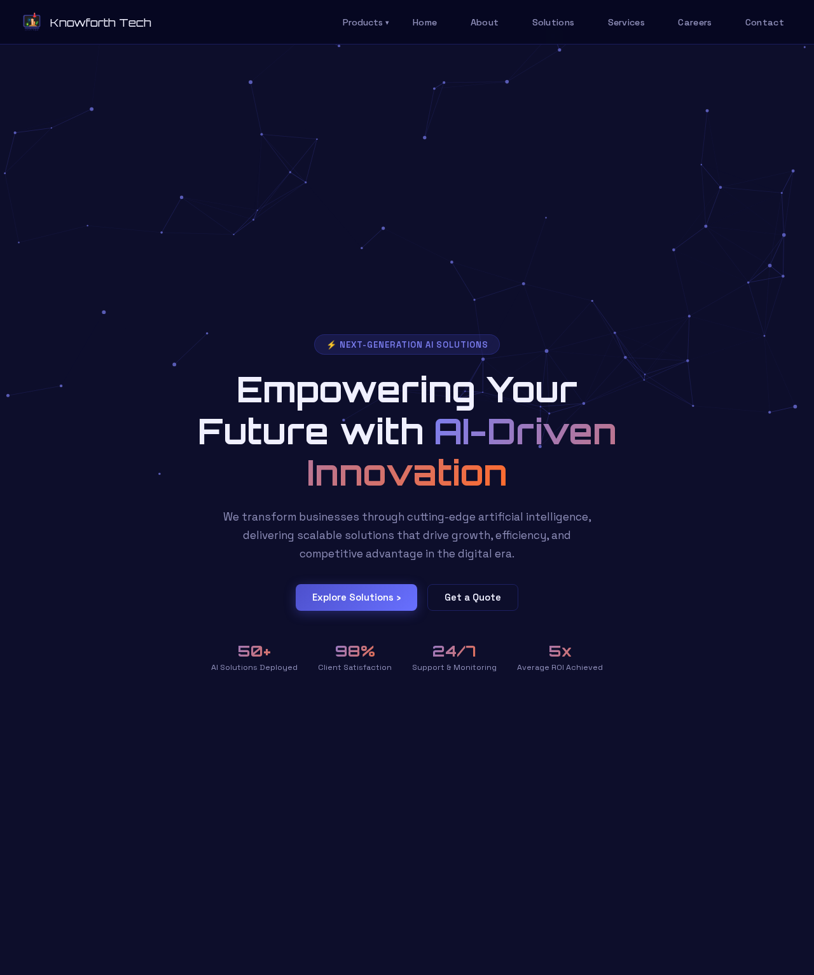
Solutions (553, 22)
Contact (764, 22)
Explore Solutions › (356, 597)
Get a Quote (473, 597)
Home (425, 22)
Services (626, 22)
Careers (695, 22)
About (485, 22)
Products (366, 22)
